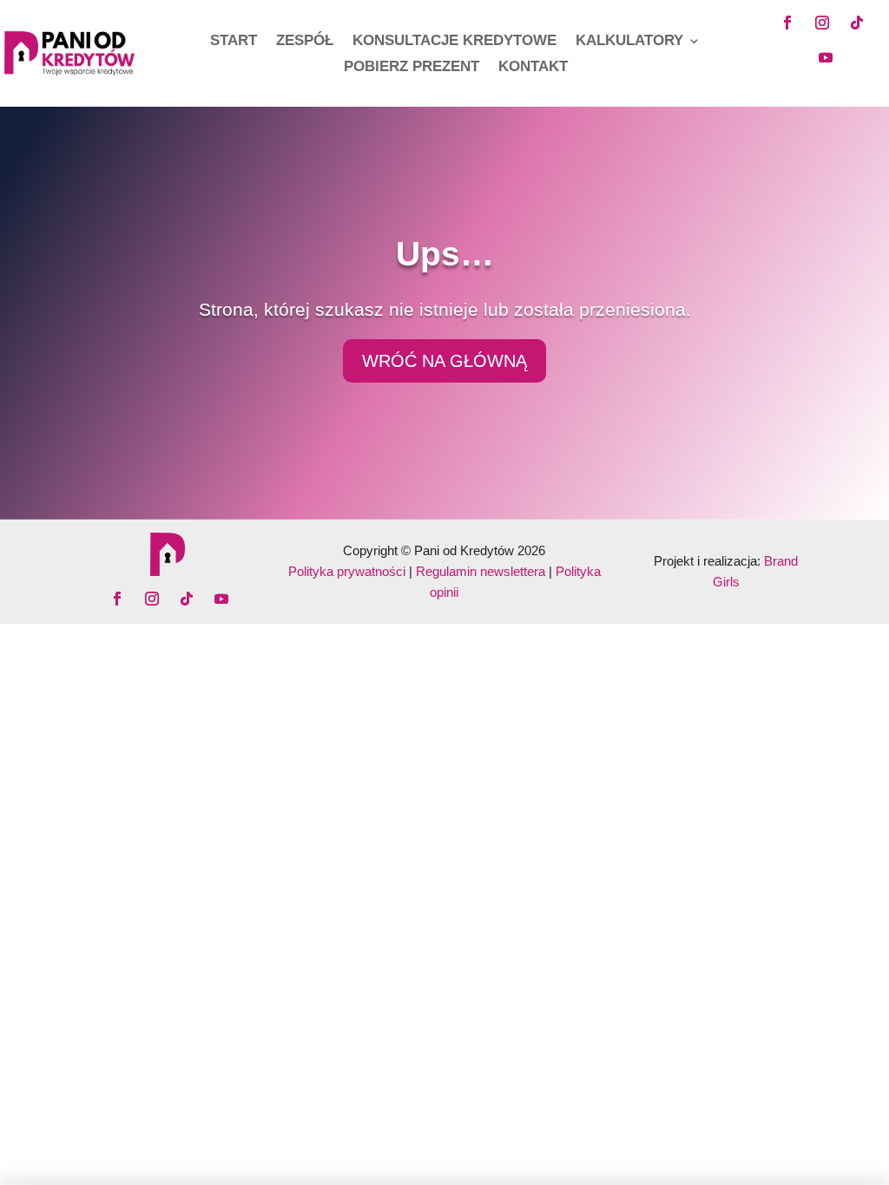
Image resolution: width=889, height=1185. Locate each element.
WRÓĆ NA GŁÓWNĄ (444, 360)
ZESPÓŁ (304, 42)
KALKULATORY (629, 42)
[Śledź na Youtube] (826, 57)
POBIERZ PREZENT (411, 68)
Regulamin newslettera (480, 571)
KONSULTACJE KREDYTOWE (454, 42)
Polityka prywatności (346, 571)
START (233, 42)
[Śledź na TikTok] (857, 22)
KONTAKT (533, 68)
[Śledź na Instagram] (822, 22)
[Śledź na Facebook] (787, 22)
